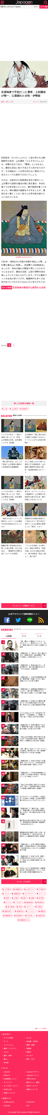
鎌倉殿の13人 (25, 920)
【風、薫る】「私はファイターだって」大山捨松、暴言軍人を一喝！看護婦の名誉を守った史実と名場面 (33, 751)
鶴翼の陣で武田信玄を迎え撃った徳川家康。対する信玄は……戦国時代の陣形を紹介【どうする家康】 (11, 549)
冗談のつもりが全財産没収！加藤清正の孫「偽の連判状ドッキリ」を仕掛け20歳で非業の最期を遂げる (32, 870)
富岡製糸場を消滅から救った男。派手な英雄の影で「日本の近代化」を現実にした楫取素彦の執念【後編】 (32, 834)
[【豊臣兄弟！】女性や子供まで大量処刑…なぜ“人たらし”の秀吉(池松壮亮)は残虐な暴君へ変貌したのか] (9, 765)
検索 (45, 2)
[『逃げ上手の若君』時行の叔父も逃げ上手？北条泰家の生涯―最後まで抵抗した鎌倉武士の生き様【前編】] (9, 741)
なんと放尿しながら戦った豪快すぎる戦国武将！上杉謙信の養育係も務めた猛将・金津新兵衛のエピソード (35, 466)
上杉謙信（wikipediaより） (24, 257)
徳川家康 (11, 907)
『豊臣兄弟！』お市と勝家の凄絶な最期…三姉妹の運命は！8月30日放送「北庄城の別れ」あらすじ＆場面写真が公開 (33, 847)
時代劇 (41, 898)
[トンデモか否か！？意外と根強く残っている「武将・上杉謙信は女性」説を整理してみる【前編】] (12, 426)
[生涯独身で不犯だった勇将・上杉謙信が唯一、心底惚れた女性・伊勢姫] (24, 74)
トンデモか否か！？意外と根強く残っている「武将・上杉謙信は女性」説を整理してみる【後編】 (11, 495)
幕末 (24, 898)
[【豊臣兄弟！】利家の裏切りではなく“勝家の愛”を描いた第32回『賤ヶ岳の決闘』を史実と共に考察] (9, 729)
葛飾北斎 (41, 915)
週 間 (24, 635)
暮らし (6, 1059)
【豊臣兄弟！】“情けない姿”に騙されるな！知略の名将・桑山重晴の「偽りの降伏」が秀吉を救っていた (33, 655)
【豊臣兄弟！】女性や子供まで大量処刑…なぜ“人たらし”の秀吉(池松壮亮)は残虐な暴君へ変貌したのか (33, 763)
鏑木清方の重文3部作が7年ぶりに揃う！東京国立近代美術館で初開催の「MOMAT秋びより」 (32, 822)
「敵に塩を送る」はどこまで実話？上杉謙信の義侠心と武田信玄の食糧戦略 (11, 464)
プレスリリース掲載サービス (23, 605)
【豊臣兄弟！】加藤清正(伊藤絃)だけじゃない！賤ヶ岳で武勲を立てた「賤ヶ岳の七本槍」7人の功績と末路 (33, 691)
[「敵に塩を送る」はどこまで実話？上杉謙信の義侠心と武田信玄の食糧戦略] (12, 453)
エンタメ (29, 1055)
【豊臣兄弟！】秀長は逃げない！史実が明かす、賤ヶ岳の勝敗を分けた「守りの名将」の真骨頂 (32, 667)
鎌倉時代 (8, 915)
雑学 (7, 898)
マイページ (8, 1082)
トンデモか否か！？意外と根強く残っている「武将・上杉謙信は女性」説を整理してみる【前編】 (11, 438)
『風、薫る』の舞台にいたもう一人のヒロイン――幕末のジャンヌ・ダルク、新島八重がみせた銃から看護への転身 (33, 644)
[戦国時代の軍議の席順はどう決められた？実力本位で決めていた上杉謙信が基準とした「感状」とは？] (36, 510)
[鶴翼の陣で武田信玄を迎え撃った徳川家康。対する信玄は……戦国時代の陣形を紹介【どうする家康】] (12, 537)
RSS (41, 620)
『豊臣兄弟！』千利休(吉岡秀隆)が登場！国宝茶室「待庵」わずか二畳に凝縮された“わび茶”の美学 (33, 679)
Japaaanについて (32, 1075)
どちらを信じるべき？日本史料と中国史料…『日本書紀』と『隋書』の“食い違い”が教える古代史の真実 (32, 715)
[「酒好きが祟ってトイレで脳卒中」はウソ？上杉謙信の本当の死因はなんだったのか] (12, 510)
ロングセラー (29, 893)
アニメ (6, 893)
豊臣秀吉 (20, 911)
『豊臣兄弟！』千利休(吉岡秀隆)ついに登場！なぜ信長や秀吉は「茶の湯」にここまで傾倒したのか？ (33, 774)
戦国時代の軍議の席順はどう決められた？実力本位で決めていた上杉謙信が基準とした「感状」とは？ (35, 522)
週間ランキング (32, 1089)
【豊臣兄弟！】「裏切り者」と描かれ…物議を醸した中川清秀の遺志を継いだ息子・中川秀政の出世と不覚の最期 (32, 811)
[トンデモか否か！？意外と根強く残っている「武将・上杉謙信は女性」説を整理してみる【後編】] (12, 483)
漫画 (32, 898)
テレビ (8, 902)
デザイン (29, 907)
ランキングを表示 (23, 881)
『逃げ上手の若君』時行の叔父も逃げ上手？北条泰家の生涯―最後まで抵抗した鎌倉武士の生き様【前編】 (32, 739)
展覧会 (42, 911)
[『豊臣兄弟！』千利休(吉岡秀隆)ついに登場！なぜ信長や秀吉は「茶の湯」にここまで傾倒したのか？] (9, 777)
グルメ (6, 1052)
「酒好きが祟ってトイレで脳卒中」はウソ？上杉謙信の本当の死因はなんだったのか (11, 522)
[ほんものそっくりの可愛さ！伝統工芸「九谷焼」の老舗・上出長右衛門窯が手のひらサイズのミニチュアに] (9, 801)
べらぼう (18, 902)
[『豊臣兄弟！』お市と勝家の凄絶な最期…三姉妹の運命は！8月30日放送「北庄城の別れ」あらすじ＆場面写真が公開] (9, 848)
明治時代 (40, 902)
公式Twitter (18, 620)
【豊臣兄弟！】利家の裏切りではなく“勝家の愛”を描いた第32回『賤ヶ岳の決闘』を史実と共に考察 (32, 727)
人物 (11, 102)
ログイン (36, 7)
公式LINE (29, 620)
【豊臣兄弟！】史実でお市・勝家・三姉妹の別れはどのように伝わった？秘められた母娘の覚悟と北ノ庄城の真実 (32, 859)
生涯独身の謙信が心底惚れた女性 (24, 287)
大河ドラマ (30, 889)
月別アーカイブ (32, 1086)
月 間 (39, 635)
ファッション (8, 1045)
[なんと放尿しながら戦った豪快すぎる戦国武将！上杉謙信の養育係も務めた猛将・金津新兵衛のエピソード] (36, 453)
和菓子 (28, 1052)
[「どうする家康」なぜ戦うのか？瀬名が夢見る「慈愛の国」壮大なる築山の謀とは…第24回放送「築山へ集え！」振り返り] (36, 537)
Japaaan (24, 2)
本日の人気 (8, 1089)
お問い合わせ (31, 1079)
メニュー (2, 2)
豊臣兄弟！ (8, 911)
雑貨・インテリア (10, 1048)
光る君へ (30, 915)
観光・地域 (8, 1055)
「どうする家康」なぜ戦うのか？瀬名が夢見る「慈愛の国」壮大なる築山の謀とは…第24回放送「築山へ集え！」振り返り (35, 550)
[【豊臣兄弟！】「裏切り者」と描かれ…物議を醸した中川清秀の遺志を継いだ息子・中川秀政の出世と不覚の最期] (9, 813)
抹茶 (20, 907)
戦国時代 (25, 409)
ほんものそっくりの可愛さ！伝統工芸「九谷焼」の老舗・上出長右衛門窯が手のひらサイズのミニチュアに (32, 798)
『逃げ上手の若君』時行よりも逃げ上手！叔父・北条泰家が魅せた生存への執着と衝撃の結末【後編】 (32, 786)
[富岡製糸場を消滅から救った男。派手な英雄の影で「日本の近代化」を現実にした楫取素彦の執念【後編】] (9, 836)
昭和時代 (19, 915)
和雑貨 (28, 1048)
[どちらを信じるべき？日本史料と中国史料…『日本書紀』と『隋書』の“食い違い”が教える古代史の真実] (9, 717)
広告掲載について (10, 1079)
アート (6, 1041)
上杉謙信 (15, 409)
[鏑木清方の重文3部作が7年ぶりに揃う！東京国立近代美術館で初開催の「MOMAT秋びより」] (9, 825)
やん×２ (36, 102)
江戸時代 (7, 889)
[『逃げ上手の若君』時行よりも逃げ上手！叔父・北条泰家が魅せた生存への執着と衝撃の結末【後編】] (9, 789)
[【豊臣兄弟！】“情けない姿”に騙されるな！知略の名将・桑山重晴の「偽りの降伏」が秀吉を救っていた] (9, 657)
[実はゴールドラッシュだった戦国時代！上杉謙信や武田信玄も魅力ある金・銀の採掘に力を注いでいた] (36, 483)
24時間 (9, 635)
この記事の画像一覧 (25, 403)
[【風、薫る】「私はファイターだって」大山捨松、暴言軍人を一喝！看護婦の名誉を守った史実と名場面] (9, 753)
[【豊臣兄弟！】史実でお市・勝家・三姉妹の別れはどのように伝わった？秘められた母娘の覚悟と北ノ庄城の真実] (9, 860)
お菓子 (16, 898)
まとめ (28, 1038)
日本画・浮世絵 (32, 1041)
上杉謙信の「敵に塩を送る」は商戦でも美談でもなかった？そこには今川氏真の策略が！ (35, 438)
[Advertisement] (24, 34)
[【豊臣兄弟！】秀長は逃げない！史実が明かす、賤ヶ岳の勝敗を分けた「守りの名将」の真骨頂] (9, 669)
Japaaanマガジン (32, 1072)
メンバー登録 (43, 7)
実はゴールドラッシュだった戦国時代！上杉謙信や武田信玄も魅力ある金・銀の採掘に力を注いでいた (35, 495)
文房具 (39, 907)
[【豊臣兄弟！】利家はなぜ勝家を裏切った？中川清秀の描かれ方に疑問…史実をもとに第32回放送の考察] (9, 705)
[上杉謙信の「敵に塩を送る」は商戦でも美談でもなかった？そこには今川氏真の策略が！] (36, 426)
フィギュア (32, 911)
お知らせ (7, 1075)
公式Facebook (7, 620)
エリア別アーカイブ (11, 1086)
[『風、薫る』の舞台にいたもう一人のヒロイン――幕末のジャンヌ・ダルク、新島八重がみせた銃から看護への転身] (9, 645)
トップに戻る (42, 1028)
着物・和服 (30, 1045)
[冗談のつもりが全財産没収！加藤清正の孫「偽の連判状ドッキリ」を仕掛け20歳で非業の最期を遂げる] (9, 872)
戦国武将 (17, 893)
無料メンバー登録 (32, 1082)
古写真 (6, 1062)
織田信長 (29, 902)
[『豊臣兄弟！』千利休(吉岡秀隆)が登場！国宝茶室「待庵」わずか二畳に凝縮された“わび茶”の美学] (9, 681)
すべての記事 (8, 1038)
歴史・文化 (5, 102)
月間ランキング (9, 1093)
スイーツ (42, 893)
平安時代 (42, 889)
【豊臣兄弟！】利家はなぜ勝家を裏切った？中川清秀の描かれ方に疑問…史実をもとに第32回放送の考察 (32, 703)
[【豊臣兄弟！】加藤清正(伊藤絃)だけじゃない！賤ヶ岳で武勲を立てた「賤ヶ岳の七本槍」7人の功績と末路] (9, 693)
